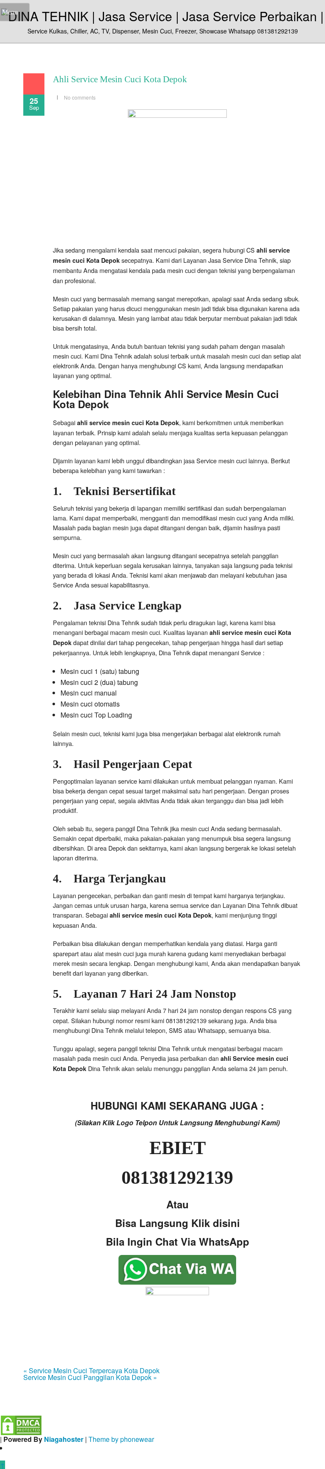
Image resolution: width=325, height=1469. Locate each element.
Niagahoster (63, 1439)
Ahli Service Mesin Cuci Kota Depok (120, 79)
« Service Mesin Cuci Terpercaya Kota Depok (91, 1370)
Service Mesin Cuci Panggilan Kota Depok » (90, 1377)
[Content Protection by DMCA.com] (21, 1424)
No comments (80, 97)
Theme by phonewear (121, 1439)
